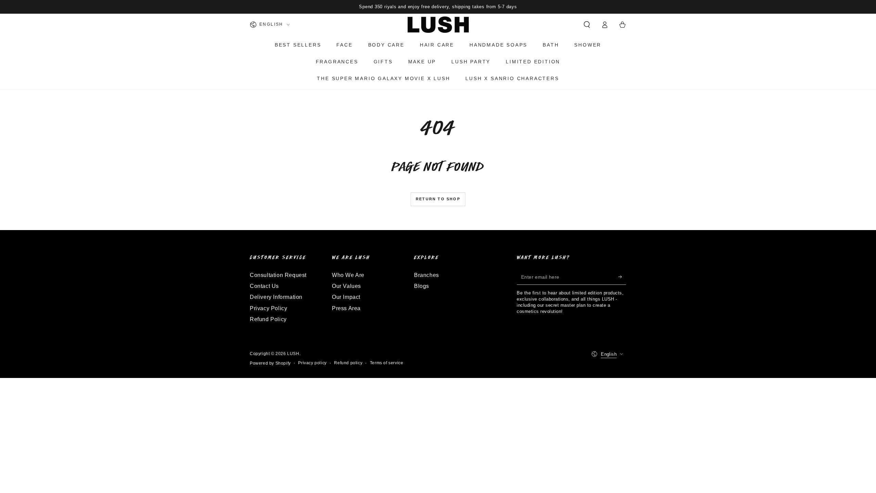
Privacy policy (312, 363)
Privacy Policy (268, 308)
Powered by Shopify (270, 363)
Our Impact (346, 297)
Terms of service (386, 363)
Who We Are (348, 275)
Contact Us (264, 286)
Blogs (421, 286)
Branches (426, 275)
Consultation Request (278, 275)
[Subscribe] (622, 277)
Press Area (346, 308)
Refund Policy (268, 319)
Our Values (346, 286)
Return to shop (438, 199)
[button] (587, 24)
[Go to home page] (438, 24)
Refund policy (348, 363)
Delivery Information (276, 297)
